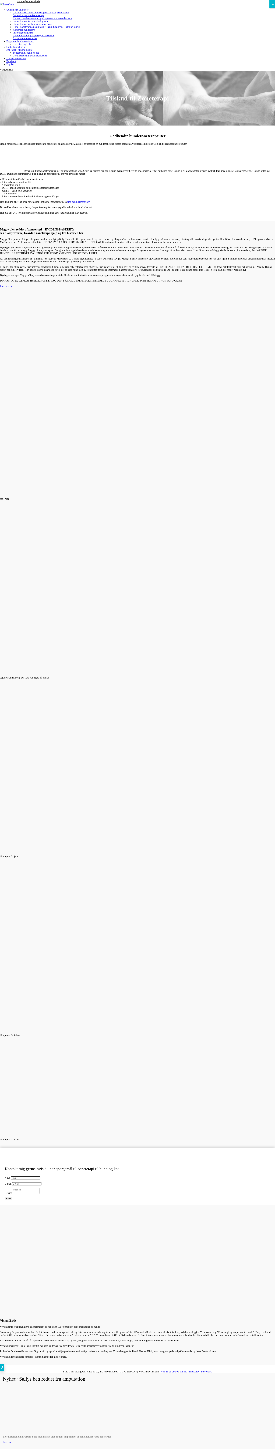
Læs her (7, 1442)
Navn (7, 1177)
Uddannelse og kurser (17, 9)
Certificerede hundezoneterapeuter (30, 55)
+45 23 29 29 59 (8, 1)
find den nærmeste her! (78, 201)
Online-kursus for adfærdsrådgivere (30, 21)
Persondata (206, 1371)
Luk (272, 4)
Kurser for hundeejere (24, 29)
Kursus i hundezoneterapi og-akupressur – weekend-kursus (42, 18)
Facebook (11, 61)
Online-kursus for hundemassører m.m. (32, 24)
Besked (8, 1193)
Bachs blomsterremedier (25, 38)
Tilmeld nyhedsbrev (16, 58)
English (10, 64)
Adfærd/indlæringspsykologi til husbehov (33, 35)
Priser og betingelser (23, 32)
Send (8, 1198)
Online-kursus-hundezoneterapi (28, 15)
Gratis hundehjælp (15, 47)
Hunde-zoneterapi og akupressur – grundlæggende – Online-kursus (46, 27)
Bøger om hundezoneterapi (20, 41)
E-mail (8, 1183)
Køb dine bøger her (22, 44)
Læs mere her (7, 286)
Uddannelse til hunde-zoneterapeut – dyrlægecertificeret (41, 12)
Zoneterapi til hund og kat (19, 49)
